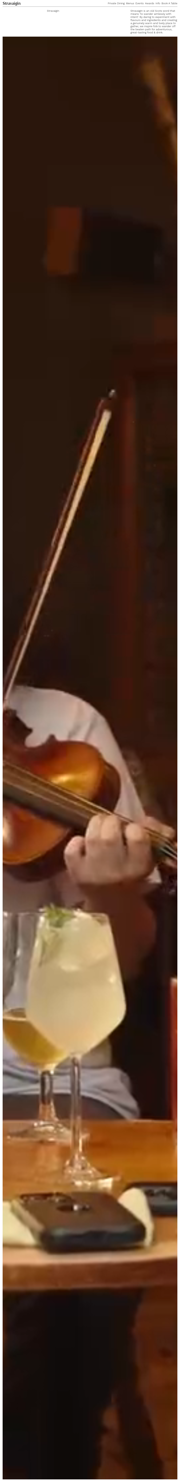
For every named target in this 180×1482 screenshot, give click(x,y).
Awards (149, 3)
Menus (130, 3)
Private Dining (116, 3)
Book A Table (169, 3)
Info (158, 3)
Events (139, 3)
